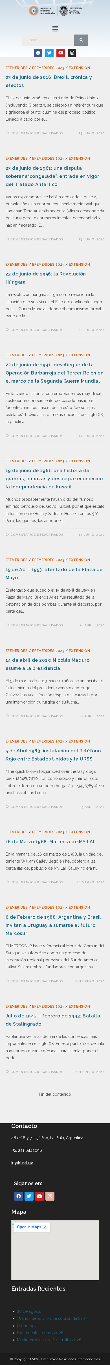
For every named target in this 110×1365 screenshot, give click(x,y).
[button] (55, 29)
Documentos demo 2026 (40, 1332)
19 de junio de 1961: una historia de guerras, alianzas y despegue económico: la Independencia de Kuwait (55, 479)
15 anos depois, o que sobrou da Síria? (52, 1318)
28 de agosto (29, 1311)
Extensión (79, 68)
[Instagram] (72, 53)
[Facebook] (38, 53)
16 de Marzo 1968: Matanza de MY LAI (50, 841)
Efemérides (17, 68)
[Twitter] (49, 53)
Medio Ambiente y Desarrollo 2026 (49, 1340)
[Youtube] (60, 53)
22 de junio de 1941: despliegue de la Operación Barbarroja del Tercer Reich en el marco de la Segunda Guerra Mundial (55, 373)
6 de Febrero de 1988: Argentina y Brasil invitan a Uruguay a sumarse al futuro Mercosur (53, 925)
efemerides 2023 (48, 68)
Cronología (27, 1325)
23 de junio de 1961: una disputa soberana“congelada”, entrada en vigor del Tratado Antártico (52, 176)
